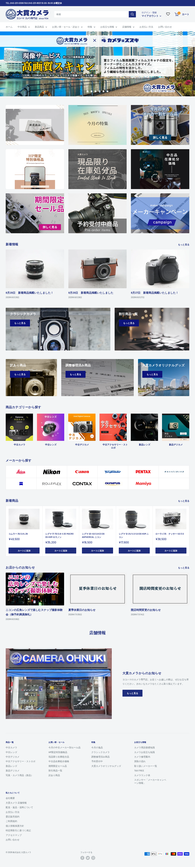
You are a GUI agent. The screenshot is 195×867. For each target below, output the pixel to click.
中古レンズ (11, 752)
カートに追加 (24, 550)
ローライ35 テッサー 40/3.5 (169, 533)
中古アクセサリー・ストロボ (20, 761)
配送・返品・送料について (19, 807)
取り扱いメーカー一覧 (145, 766)
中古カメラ (11, 747)
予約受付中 (97, 761)
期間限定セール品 (58, 766)
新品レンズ (11, 766)
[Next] (189, 428)
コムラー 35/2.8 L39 (18, 533)
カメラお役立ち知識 (144, 752)
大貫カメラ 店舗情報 (16, 802)
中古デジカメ (12, 756)
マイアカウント (150, 15)
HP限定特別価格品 (58, 752)
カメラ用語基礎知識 (144, 747)
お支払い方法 (146, 26)
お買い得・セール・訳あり (66, 26)
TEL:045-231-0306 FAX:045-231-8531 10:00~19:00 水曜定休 (34, 3)
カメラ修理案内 (142, 756)
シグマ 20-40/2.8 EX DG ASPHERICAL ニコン (93, 535)
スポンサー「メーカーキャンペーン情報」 (150, 781)
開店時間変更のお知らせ (146, 609)
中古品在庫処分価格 (59, 761)
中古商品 (22, 26)
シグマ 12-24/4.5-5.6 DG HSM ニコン (134, 535)
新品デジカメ (12, 770)
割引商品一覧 (55, 770)
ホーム (9, 26)
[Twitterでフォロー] (88, 858)
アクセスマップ (14, 835)
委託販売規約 (12, 816)
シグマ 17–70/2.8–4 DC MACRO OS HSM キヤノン (59, 535)
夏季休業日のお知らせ (82, 609)
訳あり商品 (54, 775)
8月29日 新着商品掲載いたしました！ (29, 292)
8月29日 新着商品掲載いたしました (90, 292)
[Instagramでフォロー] (93, 858)
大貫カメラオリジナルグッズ (106, 766)
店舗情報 (126, 26)
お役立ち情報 (107, 26)
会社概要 (10, 798)
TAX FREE (139, 770)
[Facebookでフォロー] (82, 858)
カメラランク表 (142, 775)
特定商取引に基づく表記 (18, 830)
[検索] (132, 14)
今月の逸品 (97, 747)
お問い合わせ (165, 26)
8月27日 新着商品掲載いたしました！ (154, 292)
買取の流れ (140, 761)
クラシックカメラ (100, 752)
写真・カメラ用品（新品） (19, 775)
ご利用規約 (11, 821)
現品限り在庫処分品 (59, 756)
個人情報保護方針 (15, 825)
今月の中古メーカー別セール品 (65, 747)
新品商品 (39, 26)
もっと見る (184, 244)
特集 (90, 26)
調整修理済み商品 (100, 756)
